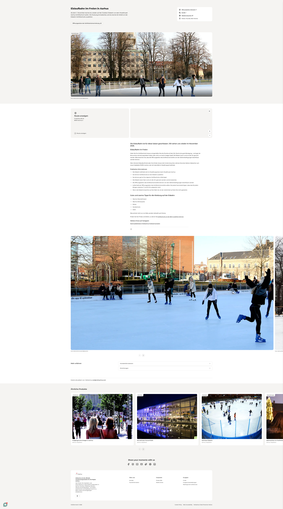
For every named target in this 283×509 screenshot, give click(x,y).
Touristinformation (134, 482)
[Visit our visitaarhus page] (128, 464)
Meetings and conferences (190, 484)
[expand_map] (209, 111)
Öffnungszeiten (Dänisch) (188, 9)
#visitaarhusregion (154, 223)
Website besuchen (187, 15)
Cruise (184, 480)
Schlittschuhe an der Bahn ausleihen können (170, 216)
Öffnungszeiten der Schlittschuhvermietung (86, 23)
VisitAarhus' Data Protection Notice (203, 504)
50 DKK (183, 12)
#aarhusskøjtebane (136, 223)
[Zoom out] (210, 135)
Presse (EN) (159, 480)
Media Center (159, 482)
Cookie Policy (178, 504)
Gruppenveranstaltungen (190, 482)
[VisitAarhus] (79, 474)
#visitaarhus (145, 223)
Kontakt (131, 480)
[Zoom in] (210, 131)
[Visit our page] (133, 464)
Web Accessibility (187, 504)
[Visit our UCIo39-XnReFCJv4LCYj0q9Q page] (137, 464)
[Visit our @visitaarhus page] (146, 464)
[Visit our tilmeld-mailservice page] (141, 464)
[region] (171, 123)
